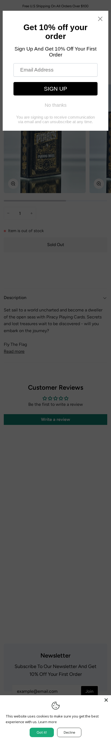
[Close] (106, 700)
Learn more (47, 721)
